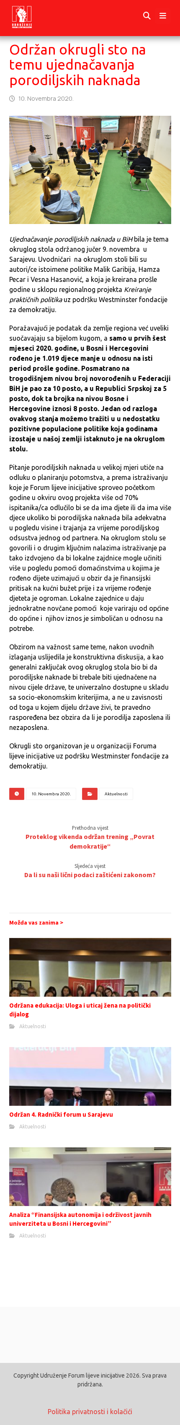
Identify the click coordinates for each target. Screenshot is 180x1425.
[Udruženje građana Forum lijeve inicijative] (29, 16)
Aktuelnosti (116, 794)
